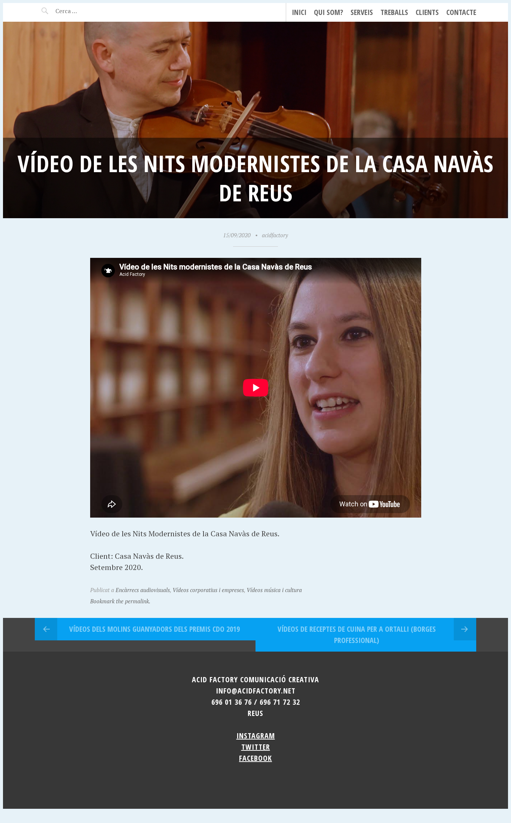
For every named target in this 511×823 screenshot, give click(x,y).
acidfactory (275, 235)
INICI (299, 12)
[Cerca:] (86, 11)
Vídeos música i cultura (274, 590)
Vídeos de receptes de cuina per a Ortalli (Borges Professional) (357, 634)
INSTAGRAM (255, 736)
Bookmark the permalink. (120, 601)
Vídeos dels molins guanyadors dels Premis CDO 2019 (154, 629)
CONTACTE (461, 12)
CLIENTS (427, 12)
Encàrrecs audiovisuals (143, 590)
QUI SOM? (328, 12)
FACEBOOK (255, 758)
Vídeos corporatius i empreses (208, 590)
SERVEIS (362, 12)
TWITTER (255, 747)
